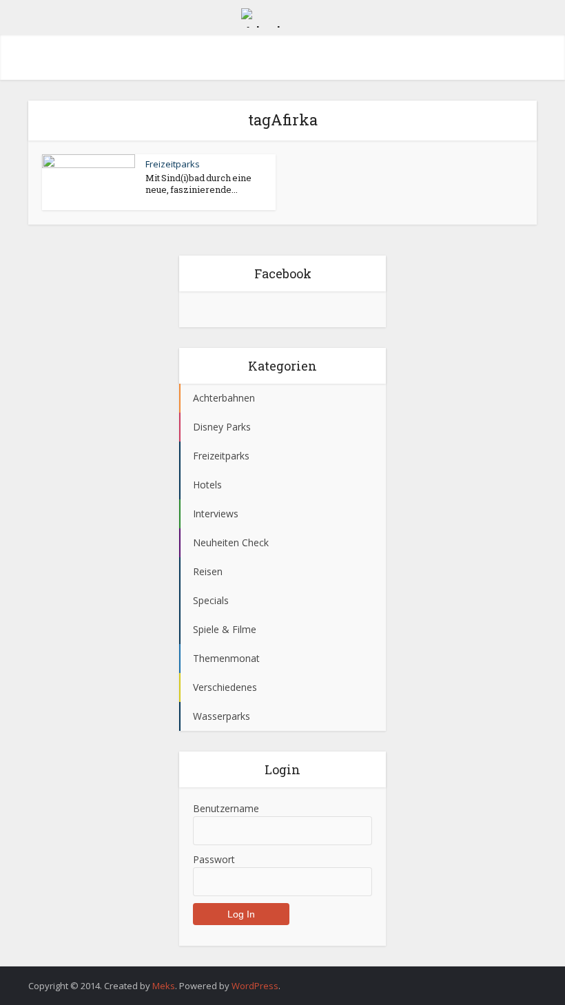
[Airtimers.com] (282, 16)
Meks (163, 986)
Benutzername (226, 808)
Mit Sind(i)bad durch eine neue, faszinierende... (198, 184)
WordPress (255, 986)
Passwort (214, 859)
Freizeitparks (172, 164)
